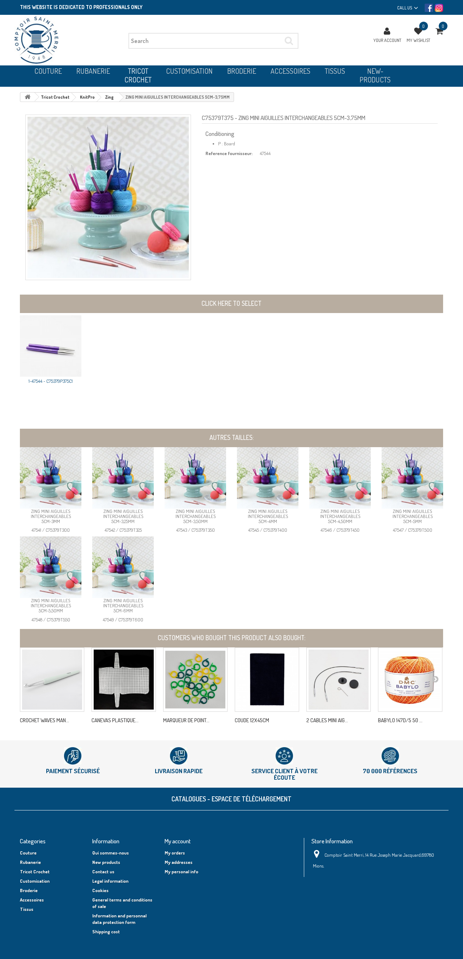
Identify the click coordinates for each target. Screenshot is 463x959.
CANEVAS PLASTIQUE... (115, 720)
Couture (28, 853)
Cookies (100, 890)
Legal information (110, 881)
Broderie (29, 890)
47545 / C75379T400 (267, 530)
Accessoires (32, 900)
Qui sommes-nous (110, 853)
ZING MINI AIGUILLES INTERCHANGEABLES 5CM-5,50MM (51, 606)
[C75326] (338, 679)
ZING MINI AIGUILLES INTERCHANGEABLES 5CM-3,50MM (195, 516)
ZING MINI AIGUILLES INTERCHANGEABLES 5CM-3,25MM (123, 516)
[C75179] (195, 679)
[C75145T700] (52, 679)
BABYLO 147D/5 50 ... (400, 720)
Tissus (26, 909)
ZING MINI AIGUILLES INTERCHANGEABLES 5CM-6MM (123, 606)
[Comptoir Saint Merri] (68, 40)
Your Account (387, 40)
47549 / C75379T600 (123, 619)
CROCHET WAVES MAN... (44, 720)
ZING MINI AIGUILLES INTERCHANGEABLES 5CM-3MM (51, 516)
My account (178, 841)
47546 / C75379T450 (340, 530)
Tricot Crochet (35, 871)
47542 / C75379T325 (123, 530)
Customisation (35, 881)
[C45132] (124, 679)
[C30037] (410, 679)
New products (106, 862)
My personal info (181, 871)
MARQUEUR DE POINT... (186, 720)
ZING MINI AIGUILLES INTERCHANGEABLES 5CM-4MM (268, 516)
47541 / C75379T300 (50, 530)
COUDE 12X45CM (252, 720)
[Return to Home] (27, 97)
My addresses (178, 862)
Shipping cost (106, 931)
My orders (175, 853)
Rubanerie (30, 862)
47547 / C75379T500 (412, 530)
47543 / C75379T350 (195, 530)
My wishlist (418, 40)
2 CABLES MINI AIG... (327, 720)
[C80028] (267, 679)
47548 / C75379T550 (50, 619)
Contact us (103, 871)
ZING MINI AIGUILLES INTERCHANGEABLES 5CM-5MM (412, 516)
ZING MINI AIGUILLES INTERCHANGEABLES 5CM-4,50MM (340, 516)
